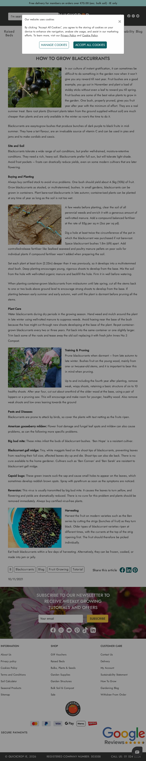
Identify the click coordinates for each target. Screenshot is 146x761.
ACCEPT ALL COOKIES (90, 45)
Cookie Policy (90, 35)
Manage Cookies (54, 45)
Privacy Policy (68, 35)
